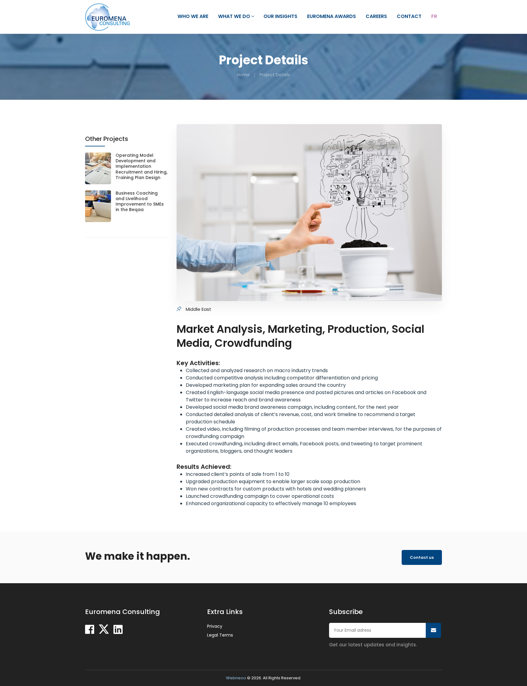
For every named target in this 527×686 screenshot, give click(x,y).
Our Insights (280, 16)
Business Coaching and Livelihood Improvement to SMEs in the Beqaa (140, 201)
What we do (234, 16)
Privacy (214, 626)
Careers (376, 16)
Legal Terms (220, 635)
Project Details (275, 75)
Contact (409, 16)
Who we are (192, 16)
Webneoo (236, 678)
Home (243, 75)
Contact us (422, 557)
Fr (434, 16)
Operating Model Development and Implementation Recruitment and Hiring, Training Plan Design (141, 166)
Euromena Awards (331, 16)
